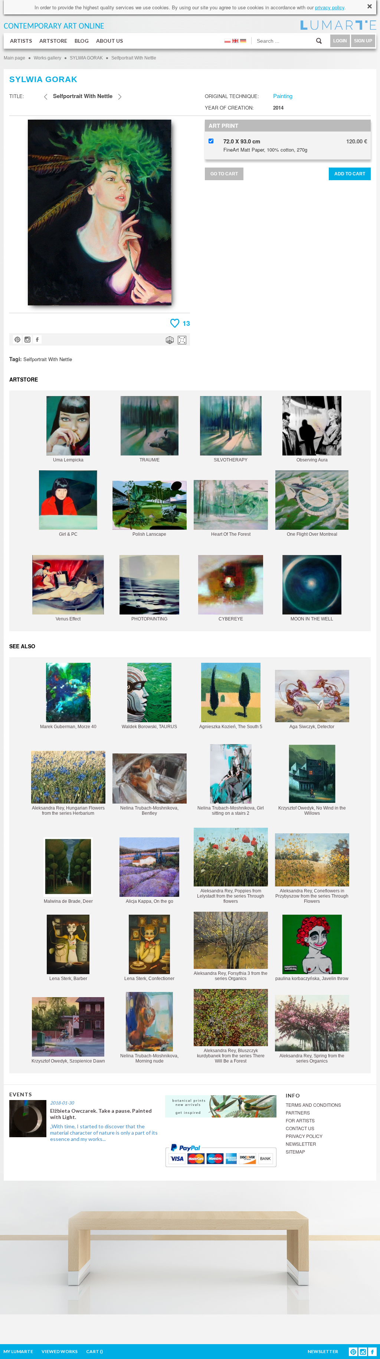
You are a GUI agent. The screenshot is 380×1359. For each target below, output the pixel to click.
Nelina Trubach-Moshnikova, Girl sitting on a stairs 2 (230, 810)
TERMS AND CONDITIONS (313, 1105)
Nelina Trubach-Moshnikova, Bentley (149, 810)
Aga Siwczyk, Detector (311, 726)
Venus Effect (68, 619)
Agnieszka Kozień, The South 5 (230, 726)
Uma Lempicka (68, 460)
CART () (94, 1351)
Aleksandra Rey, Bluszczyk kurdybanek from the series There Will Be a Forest (231, 1056)
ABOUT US (109, 41)
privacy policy (329, 7)
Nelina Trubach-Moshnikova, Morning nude (149, 1058)
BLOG (82, 41)
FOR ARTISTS (300, 1120)
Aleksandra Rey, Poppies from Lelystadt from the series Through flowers (230, 896)
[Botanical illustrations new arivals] (220, 1105)
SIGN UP (363, 40)
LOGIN (340, 40)
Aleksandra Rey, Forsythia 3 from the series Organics (231, 976)
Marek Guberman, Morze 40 (68, 726)
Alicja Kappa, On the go (149, 901)
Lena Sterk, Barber (68, 978)
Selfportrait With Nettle (133, 58)
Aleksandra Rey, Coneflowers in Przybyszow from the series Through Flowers (311, 896)
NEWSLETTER (301, 1144)
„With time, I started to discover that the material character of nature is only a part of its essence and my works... (104, 1132)
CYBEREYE (231, 619)
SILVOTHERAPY (231, 460)
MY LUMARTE (18, 1351)
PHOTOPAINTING (149, 619)
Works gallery (47, 58)
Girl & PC (68, 534)
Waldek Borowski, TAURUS (149, 726)
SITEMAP (295, 1151)
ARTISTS (21, 41)
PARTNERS (298, 1112)
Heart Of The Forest (230, 534)
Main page (14, 58)
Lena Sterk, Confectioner (149, 978)
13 (186, 323)
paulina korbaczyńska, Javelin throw (311, 978)
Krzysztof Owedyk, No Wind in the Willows (312, 810)
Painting (282, 96)
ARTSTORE (53, 41)
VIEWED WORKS (60, 1351)
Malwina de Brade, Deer (68, 901)
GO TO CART (224, 173)
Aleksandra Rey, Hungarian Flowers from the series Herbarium (68, 810)
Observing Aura (312, 460)
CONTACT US (300, 1128)
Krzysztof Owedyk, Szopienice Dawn (68, 1061)
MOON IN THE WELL (312, 619)
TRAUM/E (150, 460)
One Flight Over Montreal (312, 534)
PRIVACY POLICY (304, 1136)
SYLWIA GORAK (86, 58)
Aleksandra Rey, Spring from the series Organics (311, 1058)
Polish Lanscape (149, 534)
